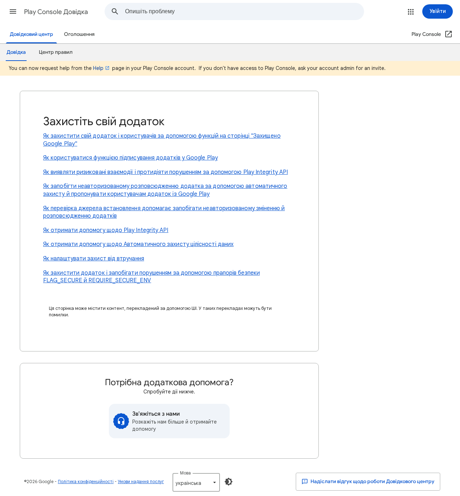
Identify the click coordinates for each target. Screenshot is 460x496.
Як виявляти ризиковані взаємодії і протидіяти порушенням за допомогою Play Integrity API (165, 172)
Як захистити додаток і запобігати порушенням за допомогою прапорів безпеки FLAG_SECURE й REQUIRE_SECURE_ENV (151, 276)
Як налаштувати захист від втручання (93, 258)
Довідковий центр (31, 34)
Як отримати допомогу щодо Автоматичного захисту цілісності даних (138, 244)
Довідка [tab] (16, 52)
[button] (13, 11)
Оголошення (79, 34)
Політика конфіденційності (86, 481)
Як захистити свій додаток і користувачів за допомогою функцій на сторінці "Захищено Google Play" (162, 139)
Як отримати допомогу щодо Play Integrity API (106, 230)
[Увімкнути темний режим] (228, 481)
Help (98, 68)
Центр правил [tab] (56, 52)
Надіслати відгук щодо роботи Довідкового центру (371, 481)
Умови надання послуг (141, 481)
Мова (185, 473)
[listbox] (196, 482)
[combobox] (244, 11)
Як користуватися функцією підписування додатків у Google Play (130, 157)
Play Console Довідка (56, 12)
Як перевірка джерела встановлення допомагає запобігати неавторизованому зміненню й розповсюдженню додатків (164, 212)
